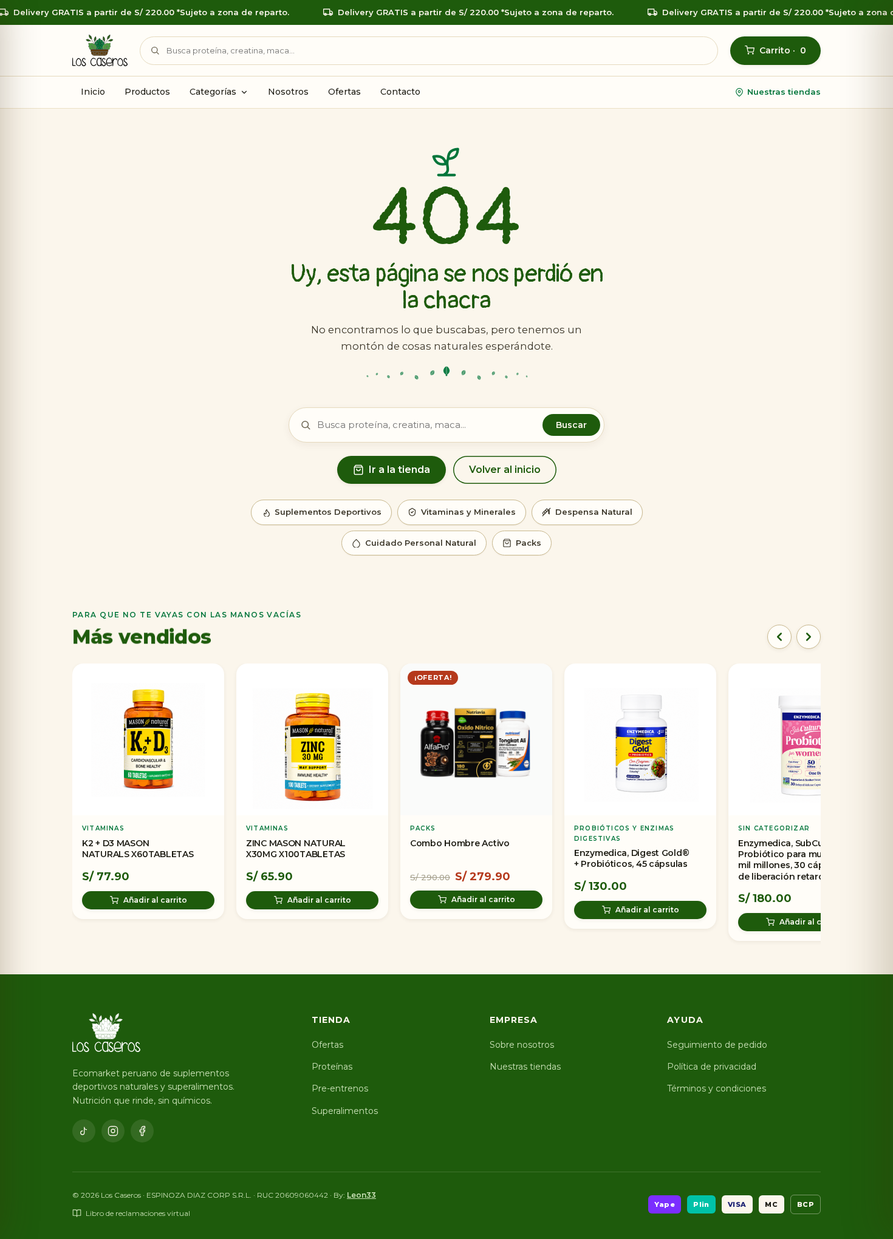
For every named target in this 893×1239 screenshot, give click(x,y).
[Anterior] (779, 637)
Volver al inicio (505, 469)
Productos (147, 91)
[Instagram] (113, 1130)
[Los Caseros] (100, 50)
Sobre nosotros (522, 1044)
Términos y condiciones (716, 1088)
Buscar (571, 424)
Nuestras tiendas (784, 92)
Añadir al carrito (155, 899)
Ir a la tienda (399, 469)
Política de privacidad (711, 1066)
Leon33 (361, 1195)
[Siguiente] (808, 637)
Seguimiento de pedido (717, 1044)
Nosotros (288, 91)
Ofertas (344, 91)
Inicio (93, 91)
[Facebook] (142, 1130)
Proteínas (332, 1066)
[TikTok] (83, 1130)
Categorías (213, 91)
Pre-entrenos (340, 1088)
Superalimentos (345, 1110)
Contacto (400, 91)
